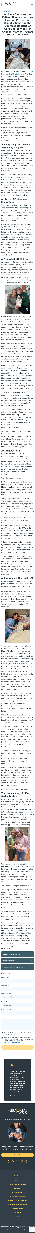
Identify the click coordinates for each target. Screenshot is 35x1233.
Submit (17, 1047)
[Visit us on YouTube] (17, 1161)
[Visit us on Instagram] (25, 1161)
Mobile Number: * (6, 1002)
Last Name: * (5, 985)
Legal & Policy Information (17, 1196)
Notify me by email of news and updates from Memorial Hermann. (17, 1033)
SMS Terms (7, 1042)
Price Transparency (17, 1208)
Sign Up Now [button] (17, 1155)
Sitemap (17, 1224)
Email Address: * (6, 994)
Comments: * (5, 1018)
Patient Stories (7, 11)
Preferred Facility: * (6, 1010)
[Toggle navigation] (32, 3)
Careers (17, 1217)
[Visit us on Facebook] (13, 1161)
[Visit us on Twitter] (21, 1161)
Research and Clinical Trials (17, 1184)
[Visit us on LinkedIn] (9, 1161)
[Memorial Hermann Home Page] (8, 4)
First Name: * (5, 977)
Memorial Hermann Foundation (17, 1204)
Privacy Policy (15, 1042)
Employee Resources (17, 1192)
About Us (17, 1180)
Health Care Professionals (18, 1176)
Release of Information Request (17, 1200)
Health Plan (17, 1213)
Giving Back (17, 1188)
